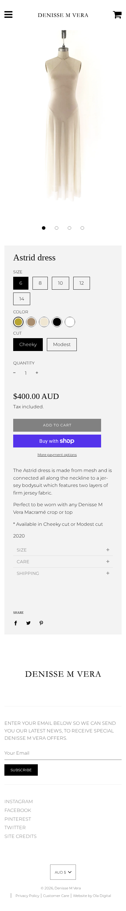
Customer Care (56, 895)
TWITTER (15, 827)
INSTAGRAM (18, 801)
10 (60, 283)
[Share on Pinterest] (41, 623)
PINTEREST (17, 819)
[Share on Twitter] (28, 623)
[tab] (63, 550)
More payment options (57, 454)
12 (81, 283)
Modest (62, 344)
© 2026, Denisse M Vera (61, 888)
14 (21, 299)
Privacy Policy (27, 895)
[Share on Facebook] (17, 623)
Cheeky (28, 344)
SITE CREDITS (20, 836)
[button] (43, 228)
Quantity (24, 363)
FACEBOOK (17, 810)
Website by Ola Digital (92, 895)
